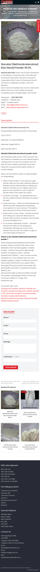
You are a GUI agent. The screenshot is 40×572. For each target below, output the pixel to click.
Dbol (8, 293)
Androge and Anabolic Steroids (13, 288)
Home (4, 12)
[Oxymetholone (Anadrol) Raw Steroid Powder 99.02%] (30, 432)
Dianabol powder (29, 293)
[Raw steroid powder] (17, 2)
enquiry (4, 113)
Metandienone (20, 296)
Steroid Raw (12, 12)
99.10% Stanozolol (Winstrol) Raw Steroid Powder (10, 447)
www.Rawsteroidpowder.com (17, 107)
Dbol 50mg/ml (16, 293)
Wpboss (36, 570)
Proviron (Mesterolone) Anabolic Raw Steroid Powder (30, 382)
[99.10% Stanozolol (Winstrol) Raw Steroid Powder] (10, 432)
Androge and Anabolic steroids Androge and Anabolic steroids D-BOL (20, 291)
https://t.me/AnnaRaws (16, 543)
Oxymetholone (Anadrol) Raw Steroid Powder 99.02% (30, 447)
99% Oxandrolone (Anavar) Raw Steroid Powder (10, 382)
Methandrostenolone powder (12, 298)
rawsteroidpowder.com (9, 568)
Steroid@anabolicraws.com (17, 105)
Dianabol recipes (7, 296)
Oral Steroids (22, 12)
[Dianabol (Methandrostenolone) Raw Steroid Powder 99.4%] (10, 400)
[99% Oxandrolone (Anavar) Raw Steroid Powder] (30, 400)
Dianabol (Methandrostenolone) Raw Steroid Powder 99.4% (10, 415)
